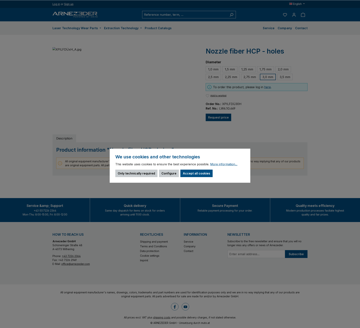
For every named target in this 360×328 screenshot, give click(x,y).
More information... (223, 164)
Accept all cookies (196, 173)
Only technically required (136, 173)
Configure (168, 173)
